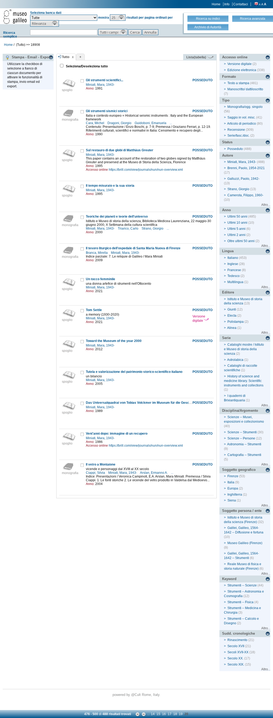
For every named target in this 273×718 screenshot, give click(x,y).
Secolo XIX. (235, 664)
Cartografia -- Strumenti (244, 455)
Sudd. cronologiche (238, 633)
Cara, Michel (95, 123)
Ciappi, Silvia (96, 473)
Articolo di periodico (241, 123)
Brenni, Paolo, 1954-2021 (246, 168)
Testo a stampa (238, 83)
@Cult (136, 695)
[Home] (15, 16)
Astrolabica (235, 360)
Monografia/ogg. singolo (245, 107)
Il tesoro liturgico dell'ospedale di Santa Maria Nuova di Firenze (133, 248)
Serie (226, 338)
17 (169, 714)
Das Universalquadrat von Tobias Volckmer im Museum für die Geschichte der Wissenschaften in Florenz (165, 403)
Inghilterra (234, 494)
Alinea (231, 328)
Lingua (228, 251)
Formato (229, 77)
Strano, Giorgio (153, 228)
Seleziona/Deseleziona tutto (86, 66)
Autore (227, 155)
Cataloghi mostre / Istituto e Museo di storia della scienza (244, 349)
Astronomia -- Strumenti (244, 444)
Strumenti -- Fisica (240, 602)
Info (227, 4)
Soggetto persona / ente (242, 511)
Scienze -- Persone (241, 438)
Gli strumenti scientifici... (104, 80)
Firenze (232, 476)
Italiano (232, 258)
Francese (234, 270)
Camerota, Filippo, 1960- (245, 195)
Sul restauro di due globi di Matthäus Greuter (119, 150)
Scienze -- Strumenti (242, 432)
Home (216, 4)
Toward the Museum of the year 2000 (114, 341)
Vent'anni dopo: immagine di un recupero (116, 433)
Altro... (265, 205)
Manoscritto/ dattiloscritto (245, 89)
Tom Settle (94, 310)
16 (164, 714)
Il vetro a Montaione (100, 464)
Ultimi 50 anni (237, 216)
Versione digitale (198, 319)
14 (153, 714)
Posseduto (235, 149)
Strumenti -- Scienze (242, 585)
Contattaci (240, 4)
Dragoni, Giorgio (119, 123)
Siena (231, 500)
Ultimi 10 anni (237, 223)
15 (158, 714)
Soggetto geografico (239, 470)
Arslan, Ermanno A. (154, 473)
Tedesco (233, 276)
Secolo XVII (235, 646)
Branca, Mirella (97, 253)
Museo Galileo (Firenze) (244, 543)
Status (227, 142)
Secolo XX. (235, 658)
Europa (232, 488)
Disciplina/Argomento (240, 411)
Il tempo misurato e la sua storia (110, 185)
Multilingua (235, 282)
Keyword (229, 579)
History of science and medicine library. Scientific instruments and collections (243, 380)
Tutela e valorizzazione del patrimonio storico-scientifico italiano (134, 372)
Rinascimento (237, 640)
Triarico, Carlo (128, 228)
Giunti (231, 309)
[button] (118, 17)
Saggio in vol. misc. (241, 117)
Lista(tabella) (196, 57)
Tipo (226, 100)
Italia (230, 482)
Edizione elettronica (241, 70)
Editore (228, 292)
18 (175, 714)
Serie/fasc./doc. (238, 135)
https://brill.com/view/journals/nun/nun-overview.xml (146, 170)
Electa (231, 315)
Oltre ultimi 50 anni (241, 241)
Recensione (236, 130)
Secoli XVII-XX (237, 652)
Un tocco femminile (100, 279)
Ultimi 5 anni (236, 229)
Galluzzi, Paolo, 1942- (243, 179)
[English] (256, 4)
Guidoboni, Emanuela (151, 123)
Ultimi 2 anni (236, 235)
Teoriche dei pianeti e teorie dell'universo (117, 216)
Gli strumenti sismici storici (106, 111)
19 (181, 714)
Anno (226, 210)
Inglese (232, 264)
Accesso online (234, 57)
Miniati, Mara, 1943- (100, 85)
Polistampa (235, 322)
